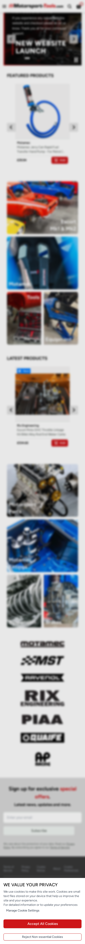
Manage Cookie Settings (22, 910)
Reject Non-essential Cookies (42, 937)
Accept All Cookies (42, 924)
